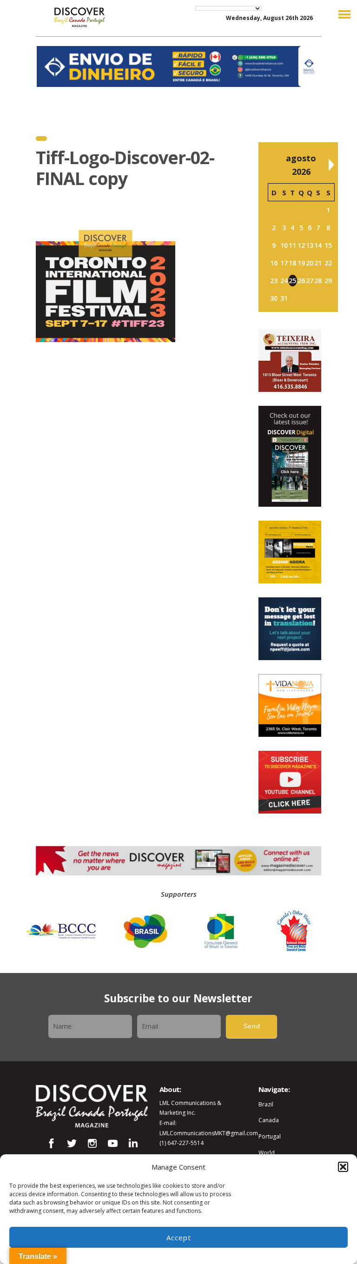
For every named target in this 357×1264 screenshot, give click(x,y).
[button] (343, 1166)
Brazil (265, 1104)
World (266, 1153)
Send (251, 1026)
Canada (268, 1120)
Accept (178, 1237)
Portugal (269, 1136)
